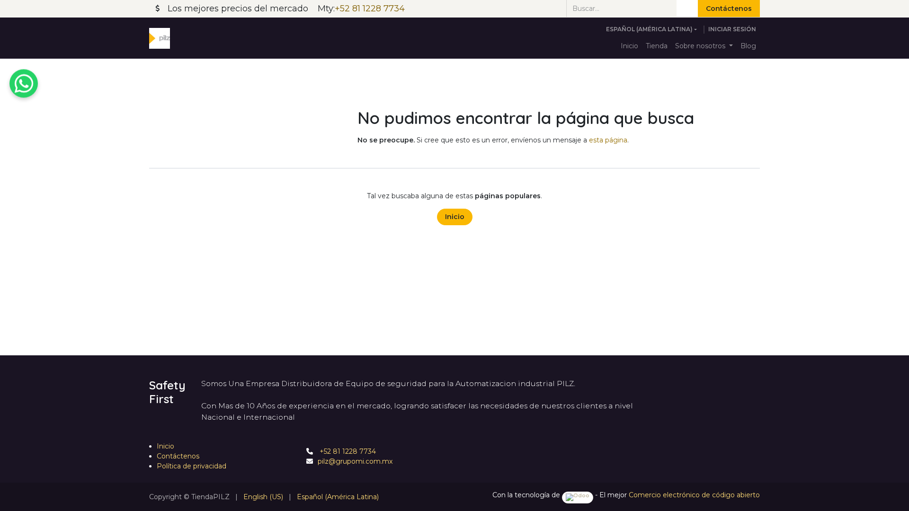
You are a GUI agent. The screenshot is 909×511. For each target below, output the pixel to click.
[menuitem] (629, 46)
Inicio (454, 216)
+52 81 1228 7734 (347, 451)
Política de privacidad (191, 466)
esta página (608, 140)
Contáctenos (729, 8)
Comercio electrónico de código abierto (694, 495)
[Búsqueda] (687, 8)
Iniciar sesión (732, 29)
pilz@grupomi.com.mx (355, 461)
